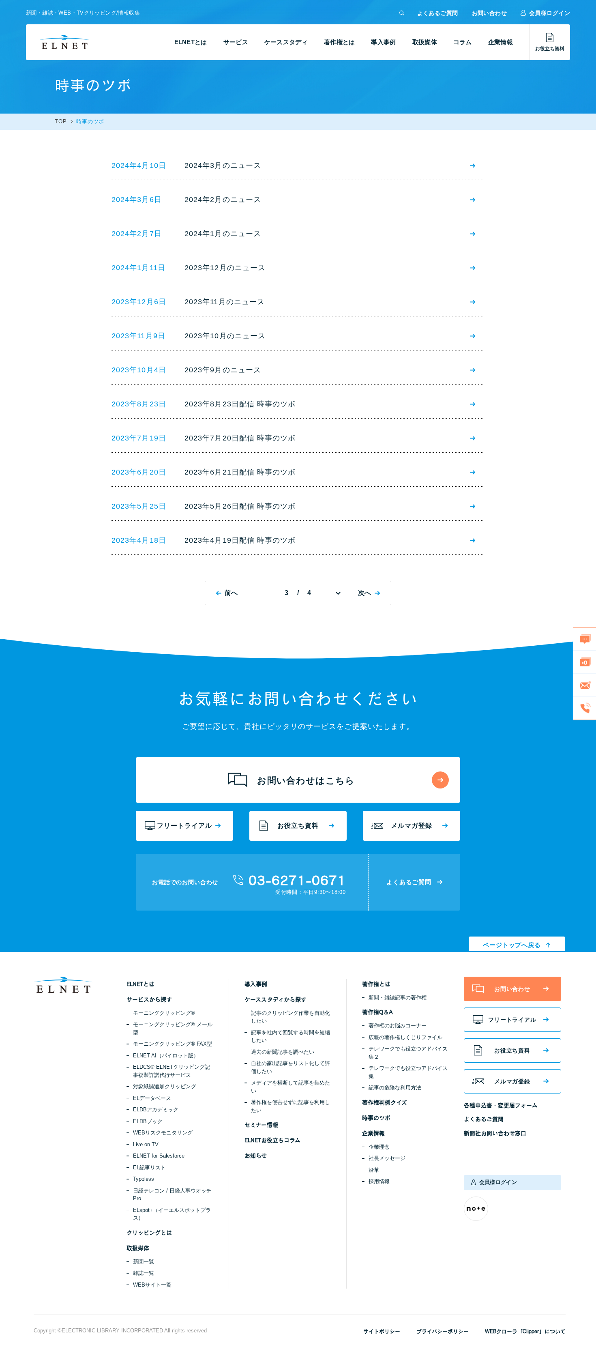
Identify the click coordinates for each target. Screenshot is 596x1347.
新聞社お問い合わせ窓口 (495, 1133)
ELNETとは (190, 42)
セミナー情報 (261, 1125)
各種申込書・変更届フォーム (501, 1105)
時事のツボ (376, 1118)
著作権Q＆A (377, 1012)
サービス (235, 42)
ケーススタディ (286, 42)
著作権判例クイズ (384, 1102)
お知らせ (255, 1155)
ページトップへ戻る (512, 944)
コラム (462, 42)
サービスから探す (149, 999)
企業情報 (500, 42)
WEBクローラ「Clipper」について (525, 1331)
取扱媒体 (424, 42)
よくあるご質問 (437, 13)
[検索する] (401, 13)
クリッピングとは (149, 1232)
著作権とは (339, 42)
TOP (60, 122)
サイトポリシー (381, 1331)
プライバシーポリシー (442, 1331)
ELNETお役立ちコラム (272, 1140)
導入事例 (383, 42)
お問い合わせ (489, 13)
